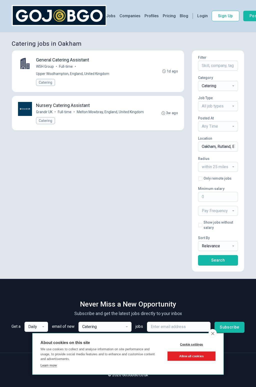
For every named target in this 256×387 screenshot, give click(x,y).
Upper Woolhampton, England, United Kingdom (72, 74)
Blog (184, 15)
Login (202, 15)
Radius (204, 159)
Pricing (169, 15)
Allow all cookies (191, 356)
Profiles (151, 15)
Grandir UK (44, 112)
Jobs (111, 15)
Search (218, 260)
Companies (130, 15)
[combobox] (218, 86)
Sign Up (225, 15)
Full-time (66, 66)
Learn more (48, 365)
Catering (45, 82)
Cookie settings (191, 344)
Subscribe (229, 327)
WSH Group (45, 66)
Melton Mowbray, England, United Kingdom (110, 112)
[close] (212, 333)
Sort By (204, 238)
